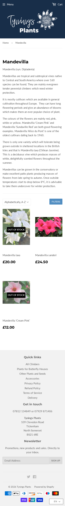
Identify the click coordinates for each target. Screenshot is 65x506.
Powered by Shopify (44, 486)
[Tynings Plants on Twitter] (28, 477)
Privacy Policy (32, 383)
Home (6, 42)
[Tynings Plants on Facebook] (34, 477)
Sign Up (55, 460)
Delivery (32, 397)
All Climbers (33, 364)
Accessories (32, 378)
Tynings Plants (24, 486)
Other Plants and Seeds (32, 373)
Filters (56, 201)
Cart (59, 4)
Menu (10, 4)
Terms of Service (32, 392)
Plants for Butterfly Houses (32, 369)
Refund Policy (32, 388)
